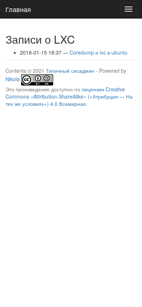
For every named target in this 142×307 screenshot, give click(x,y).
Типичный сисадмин (70, 70)
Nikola (12, 79)
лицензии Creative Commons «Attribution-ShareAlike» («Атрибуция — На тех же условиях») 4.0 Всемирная (69, 96)
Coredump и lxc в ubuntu (98, 52)
